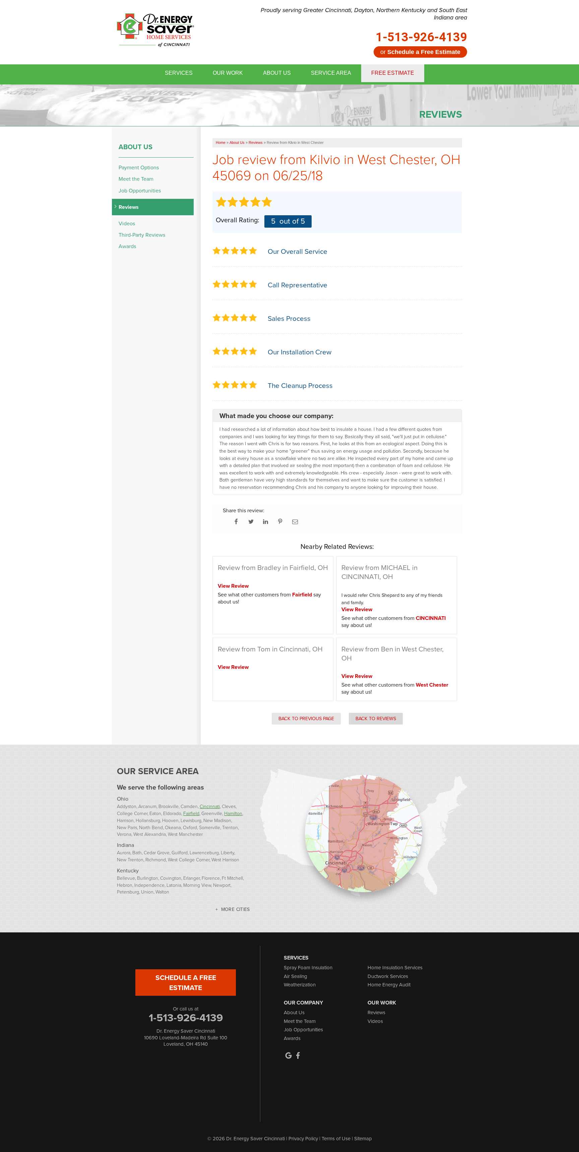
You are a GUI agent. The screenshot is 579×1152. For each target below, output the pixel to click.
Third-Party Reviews (142, 235)
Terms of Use (336, 1138)
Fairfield (302, 594)
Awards (127, 246)
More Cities (235, 909)
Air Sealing (295, 976)
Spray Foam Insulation (308, 967)
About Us (135, 147)
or (420, 52)
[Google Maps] (288, 1055)
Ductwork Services (388, 976)
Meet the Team (136, 179)
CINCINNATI (431, 618)
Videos (127, 223)
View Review (233, 586)
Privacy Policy (303, 1138)
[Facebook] (298, 1055)
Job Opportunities (140, 190)
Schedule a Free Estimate (185, 982)
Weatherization (300, 984)
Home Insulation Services (395, 967)
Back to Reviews (376, 718)
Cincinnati (210, 806)
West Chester (432, 685)
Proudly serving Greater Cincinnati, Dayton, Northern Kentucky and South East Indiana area (364, 14)
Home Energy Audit (389, 984)
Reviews (129, 207)
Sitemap (363, 1138)
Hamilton (233, 813)
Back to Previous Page (306, 718)
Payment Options (139, 167)
